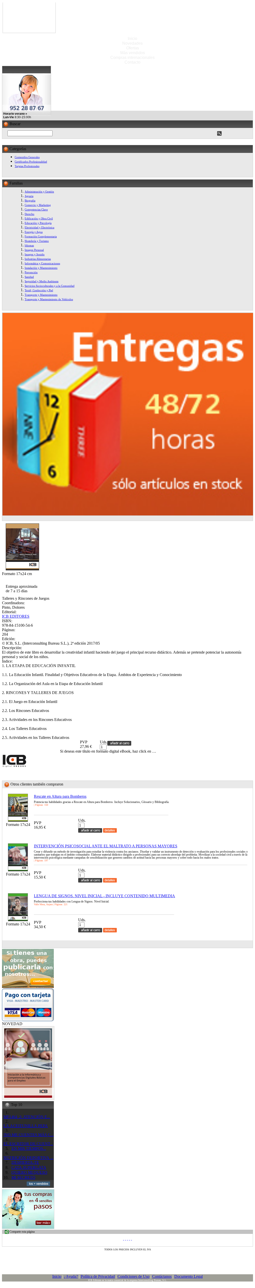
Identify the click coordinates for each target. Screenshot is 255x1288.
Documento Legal (188, 1276)
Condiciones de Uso (133, 1276)
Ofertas (132, 48)
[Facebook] (123, 1238)
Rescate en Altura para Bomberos (60, 796)
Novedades (132, 43)
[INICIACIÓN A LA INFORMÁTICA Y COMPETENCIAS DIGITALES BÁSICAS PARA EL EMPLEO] (28, 1098)
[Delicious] (127, 1238)
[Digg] (129, 1238)
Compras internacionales (132, 57)
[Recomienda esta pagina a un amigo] (131, 1238)
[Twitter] (125, 1238)
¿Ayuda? (71, 1276)
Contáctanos (162, 1276)
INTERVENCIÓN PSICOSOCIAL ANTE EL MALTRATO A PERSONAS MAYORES (105, 846)
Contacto (132, 62)
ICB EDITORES (15, 616)
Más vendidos (132, 53)
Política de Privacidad (98, 1276)
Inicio (132, 38)
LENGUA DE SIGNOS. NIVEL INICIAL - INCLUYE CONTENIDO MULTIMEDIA (104, 896)
